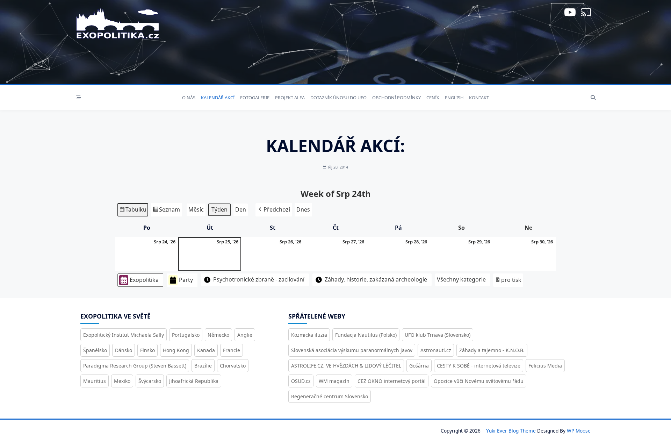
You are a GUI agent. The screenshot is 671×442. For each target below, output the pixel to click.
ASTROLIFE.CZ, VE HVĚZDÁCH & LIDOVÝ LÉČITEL (346, 365)
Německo (218, 335)
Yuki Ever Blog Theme (511, 430)
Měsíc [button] (196, 209)
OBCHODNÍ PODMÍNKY (396, 97)
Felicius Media (545, 365)
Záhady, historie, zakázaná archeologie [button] (376, 279)
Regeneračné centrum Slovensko (329, 396)
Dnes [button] (303, 209)
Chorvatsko (233, 365)
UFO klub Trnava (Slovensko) (437, 335)
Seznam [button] (166, 211)
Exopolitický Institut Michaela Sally (123, 335)
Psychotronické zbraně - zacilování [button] (258, 279)
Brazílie (203, 365)
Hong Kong (176, 350)
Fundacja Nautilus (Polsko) (366, 335)
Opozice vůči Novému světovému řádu (479, 381)
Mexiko (122, 381)
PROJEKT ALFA (290, 97)
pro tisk (508, 281)
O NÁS (188, 97)
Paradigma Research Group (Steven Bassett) (134, 365)
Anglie (244, 335)
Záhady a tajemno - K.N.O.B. (492, 350)
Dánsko (123, 350)
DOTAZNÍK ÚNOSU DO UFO (338, 97)
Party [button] (186, 280)
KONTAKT (479, 97)
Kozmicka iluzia (309, 335)
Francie (231, 350)
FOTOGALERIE (254, 97)
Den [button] (240, 209)
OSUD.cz (301, 381)
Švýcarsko (149, 381)
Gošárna (419, 365)
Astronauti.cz (435, 350)
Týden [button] (219, 209)
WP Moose (579, 430)
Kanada (206, 350)
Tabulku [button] (132, 211)
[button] (273, 209)
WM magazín (334, 381)
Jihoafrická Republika (193, 381)
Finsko (147, 350)
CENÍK (432, 97)
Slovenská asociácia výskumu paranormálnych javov (351, 350)
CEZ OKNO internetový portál (392, 381)
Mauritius (94, 381)
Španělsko (95, 350)
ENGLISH (454, 97)
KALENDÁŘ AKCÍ (218, 97)
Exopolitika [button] (144, 280)
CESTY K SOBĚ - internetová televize (478, 365)
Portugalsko (186, 335)
